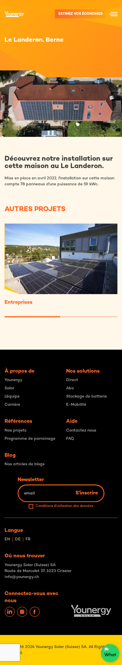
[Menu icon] (113, 14)
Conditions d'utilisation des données (64, 506)
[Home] (16, 14)
